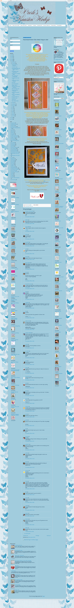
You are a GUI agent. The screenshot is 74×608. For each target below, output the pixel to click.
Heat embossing (13, 148)
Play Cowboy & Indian (15, 100)
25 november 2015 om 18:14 (29, 373)
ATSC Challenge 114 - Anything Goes (15, 76)
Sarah (26, 391)
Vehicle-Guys (14, 99)
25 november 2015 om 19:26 (29, 403)
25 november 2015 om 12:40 (29, 269)
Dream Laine (57, 248)
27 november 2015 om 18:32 (29, 524)
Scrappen (12, 164)
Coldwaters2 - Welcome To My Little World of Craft (59, 207)
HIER (44, 181)
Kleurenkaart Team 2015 (29, 206)
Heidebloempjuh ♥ (57, 283)
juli (12, 107)
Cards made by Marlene (58, 158)
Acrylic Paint (13, 123)
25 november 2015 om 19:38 (29, 417)
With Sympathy (17, 584)
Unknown (26, 406)
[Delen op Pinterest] (37, 204)
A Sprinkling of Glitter (14, 269)
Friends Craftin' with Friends (58, 263)
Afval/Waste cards (14, 124)
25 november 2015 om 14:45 (29, 288)
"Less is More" (13, 282)
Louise (26, 420)
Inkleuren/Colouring (14, 149)
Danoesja (26, 436)
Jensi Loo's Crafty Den (58, 290)
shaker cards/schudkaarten (15, 177)
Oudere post (49, 535)
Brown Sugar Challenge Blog (15, 303)
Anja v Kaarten (57, 102)
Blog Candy (17, 565)
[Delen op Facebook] (36, 204)
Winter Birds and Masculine (14, 65)
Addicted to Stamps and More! (15, 212)
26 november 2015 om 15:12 (29, 516)
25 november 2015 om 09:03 (29, 216)
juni (12, 108)
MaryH (26, 481)
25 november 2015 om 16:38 (29, 357)
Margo (26, 291)
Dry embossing (13, 139)
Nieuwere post (25, 535)
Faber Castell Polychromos (15, 140)
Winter (12, 176)
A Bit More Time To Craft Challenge (15, 297)
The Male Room (13, 226)
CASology (12, 289)
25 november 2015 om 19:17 (29, 395)
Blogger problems (14, 85)
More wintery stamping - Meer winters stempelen (23, 560)
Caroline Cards (27, 321)
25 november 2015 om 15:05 (29, 308)
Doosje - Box (17, 590)
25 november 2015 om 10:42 (29, 239)
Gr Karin (26, 378)
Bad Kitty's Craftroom (58, 129)
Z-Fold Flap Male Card (18, 545)
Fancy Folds (12, 142)
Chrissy (26, 367)
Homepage (37, 535)
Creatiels (26, 505)
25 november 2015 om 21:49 (29, 450)
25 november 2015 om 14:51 (29, 299)
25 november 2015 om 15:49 (29, 329)
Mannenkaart (13, 159)
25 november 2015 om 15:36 (29, 317)
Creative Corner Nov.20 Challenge (15, 81)
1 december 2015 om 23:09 (29, 531)
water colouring (13, 179)
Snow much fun (17, 574)
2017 (12, 57)
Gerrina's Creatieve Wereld (59, 277)
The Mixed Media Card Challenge (14, 392)
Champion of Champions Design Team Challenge (15, 415)
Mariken (26, 513)
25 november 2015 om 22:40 (29, 467)
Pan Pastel (13, 82)
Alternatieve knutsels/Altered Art (15, 128)
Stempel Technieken (14, 168)
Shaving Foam (13, 167)
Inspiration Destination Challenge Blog (14, 340)
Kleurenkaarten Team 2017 (15, 153)
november (13, 63)
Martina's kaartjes (58, 332)
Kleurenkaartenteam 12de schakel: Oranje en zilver (16, 69)
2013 (12, 119)
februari (13, 114)
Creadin (56, 214)
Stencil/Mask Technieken (15, 169)
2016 (12, 59)
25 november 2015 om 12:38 (29, 259)
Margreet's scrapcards (58, 318)
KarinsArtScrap (27, 376)
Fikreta (26, 234)
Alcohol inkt (13, 125)
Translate (61, 78)
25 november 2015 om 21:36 (29, 433)
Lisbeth (56, 304)
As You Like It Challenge (15, 204)
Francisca (26, 519)
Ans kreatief (57, 109)
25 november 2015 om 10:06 (29, 223)
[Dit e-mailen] (33, 204)
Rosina (26, 461)
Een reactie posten (27, 533)
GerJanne (27, 470)
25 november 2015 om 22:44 (29, 478)
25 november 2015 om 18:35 (29, 380)
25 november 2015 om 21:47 (29, 441)
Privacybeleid (59, 25)
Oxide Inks (12, 162)
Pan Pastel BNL (13, 399)
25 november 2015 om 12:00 (29, 253)
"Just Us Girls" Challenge (15, 197)
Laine (26, 249)
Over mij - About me (46, 25)
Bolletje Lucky (57, 151)
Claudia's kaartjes (57, 199)
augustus (13, 105)
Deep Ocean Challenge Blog (14, 362)
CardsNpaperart (57, 172)
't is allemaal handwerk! (58, 373)
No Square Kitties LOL (15, 96)
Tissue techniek (13, 170)
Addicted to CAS (13, 219)
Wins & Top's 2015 (24, 25)
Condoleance (13, 134)
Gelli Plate (12, 146)
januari (13, 116)
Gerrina (26, 497)
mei (12, 110)
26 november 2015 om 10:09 (29, 502)
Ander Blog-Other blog (18, 550)
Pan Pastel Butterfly (15, 83)
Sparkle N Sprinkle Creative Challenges (14, 319)
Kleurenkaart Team (14, 151)
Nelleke (26, 527)
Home (10, 25)
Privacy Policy (53, 25)
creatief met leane (58, 221)
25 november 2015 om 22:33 (29, 458)
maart (13, 113)
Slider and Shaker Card (15, 88)
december (13, 62)
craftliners (12, 347)
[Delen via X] (35, 204)
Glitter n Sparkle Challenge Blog (15, 378)
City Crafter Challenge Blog (15, 326)
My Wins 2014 (39, 25)
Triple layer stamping (14, 171)
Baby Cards (12, 131)
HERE (43, 183)
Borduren (12, 132)
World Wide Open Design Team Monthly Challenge (15, 370)
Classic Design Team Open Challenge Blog (15, 355)
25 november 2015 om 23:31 (29, 494)
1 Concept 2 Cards (14, 67)
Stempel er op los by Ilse (29, 211)
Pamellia (26, 256)
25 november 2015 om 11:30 (29, 245)
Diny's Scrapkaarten (58, 234)
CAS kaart (12, 133)
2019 (12, 55)
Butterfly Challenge (14, 275)
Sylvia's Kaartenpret (58, 366)
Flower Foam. (13, 143)
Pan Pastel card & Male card (15, 78)
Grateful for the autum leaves (15, 93)
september (14, 104)
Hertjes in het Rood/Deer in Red (16, 95)
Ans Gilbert (27, 351)
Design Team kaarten (14, 137)
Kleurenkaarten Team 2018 (15, 155)
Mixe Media (12, 161)
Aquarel (12, 129)
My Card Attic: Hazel (28, 284)
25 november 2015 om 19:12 (29, 387)
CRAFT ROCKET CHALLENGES (13, 248)
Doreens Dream (57, 241)
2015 (12, 60)
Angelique (27, 302)
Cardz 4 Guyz (13, 232)
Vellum (12, 174)
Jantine (26, 453)
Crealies (12, 190)
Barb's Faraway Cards (58, 136)
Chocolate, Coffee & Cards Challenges (15, 407)
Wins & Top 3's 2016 (16, 25)
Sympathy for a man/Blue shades (16, 74)
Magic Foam (13, 158)
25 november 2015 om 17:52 (29, 364)
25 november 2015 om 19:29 (29, 411)
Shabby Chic (13, 165)
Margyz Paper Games (58, 325)
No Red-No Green (14, 98)
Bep (26, 311)
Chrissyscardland (57, 192)
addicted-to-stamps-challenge (14, 311)
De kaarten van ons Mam (59, 227)
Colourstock (13, 262)
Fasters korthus (57, 255)
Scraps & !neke (57, 352)
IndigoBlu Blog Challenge (15, 332)
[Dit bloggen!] (34, 204)
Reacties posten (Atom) (31, 537)
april (13, 111)
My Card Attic (27, 287)
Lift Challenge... (13, 255)
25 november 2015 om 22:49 (29, 488)
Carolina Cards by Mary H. (59, 178)
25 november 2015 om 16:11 (29, 348)
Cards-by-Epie (57, 165)
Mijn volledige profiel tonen (58, 59)
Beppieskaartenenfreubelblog (59, 144)
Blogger (43, 596)
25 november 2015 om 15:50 (29, 341)
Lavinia (12, 157)
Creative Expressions (14, 135)
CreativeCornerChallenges (15, 385)
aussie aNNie (27, 226)
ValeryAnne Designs (58, 380)
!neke (26, 360)
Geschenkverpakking (14, 147)
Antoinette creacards (58, 116)
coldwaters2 (27, 444)
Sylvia (26, 383)
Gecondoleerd (13, 145)
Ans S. (26, 398)
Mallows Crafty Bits (58, 311)
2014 (12, 117)
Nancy (26, 272)
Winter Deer (13, 571)
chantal (26, 344)
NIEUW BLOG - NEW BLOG (19, 555)
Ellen (26, 492)
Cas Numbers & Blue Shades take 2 (15, 72)
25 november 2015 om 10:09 (29, 231)
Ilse (25, 428)
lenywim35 (27, 242)
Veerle (59, 51)
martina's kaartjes (28, 332)
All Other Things (13, 126)
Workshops (30, 25)
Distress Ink (13, 138)
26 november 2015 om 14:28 (29, 510)
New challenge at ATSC (18, 579)
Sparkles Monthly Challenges (14, 240)
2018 (12, 56)
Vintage (12, 175)
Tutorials (34, 25)
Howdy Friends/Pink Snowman (15, 91)
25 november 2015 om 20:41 (29, 425)
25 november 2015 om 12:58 (29, 280)
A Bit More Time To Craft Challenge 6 (16, 87)
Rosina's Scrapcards (58, 345)
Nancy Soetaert (27, 262)
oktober (13, 102)
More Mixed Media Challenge (14, 300)
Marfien (26, 220)
